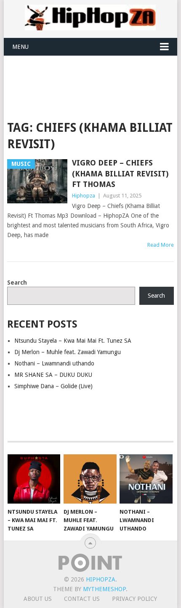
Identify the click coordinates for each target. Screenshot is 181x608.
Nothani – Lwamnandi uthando (54, 363)
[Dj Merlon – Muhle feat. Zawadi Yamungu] (90, 479)
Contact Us (82, 598)
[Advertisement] (94, 76)
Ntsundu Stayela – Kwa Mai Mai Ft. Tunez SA (72, 340)
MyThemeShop (104, 589)
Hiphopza (83, 195)
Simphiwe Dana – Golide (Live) (53, 386)
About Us (38, 598)
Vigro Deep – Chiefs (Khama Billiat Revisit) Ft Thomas (120, 173)
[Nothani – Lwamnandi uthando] (146, 479)
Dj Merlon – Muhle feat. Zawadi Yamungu (67, 352)
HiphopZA (100, 579)
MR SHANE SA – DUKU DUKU (53, 374)
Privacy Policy (134, 598)
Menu (20, 46)
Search (17, 282)
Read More (160, 245)
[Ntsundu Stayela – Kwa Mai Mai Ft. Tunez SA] (34, 479)
